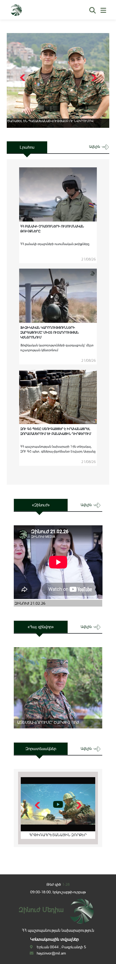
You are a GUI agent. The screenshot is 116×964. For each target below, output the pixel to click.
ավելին (95, 147)
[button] (93, 77)
